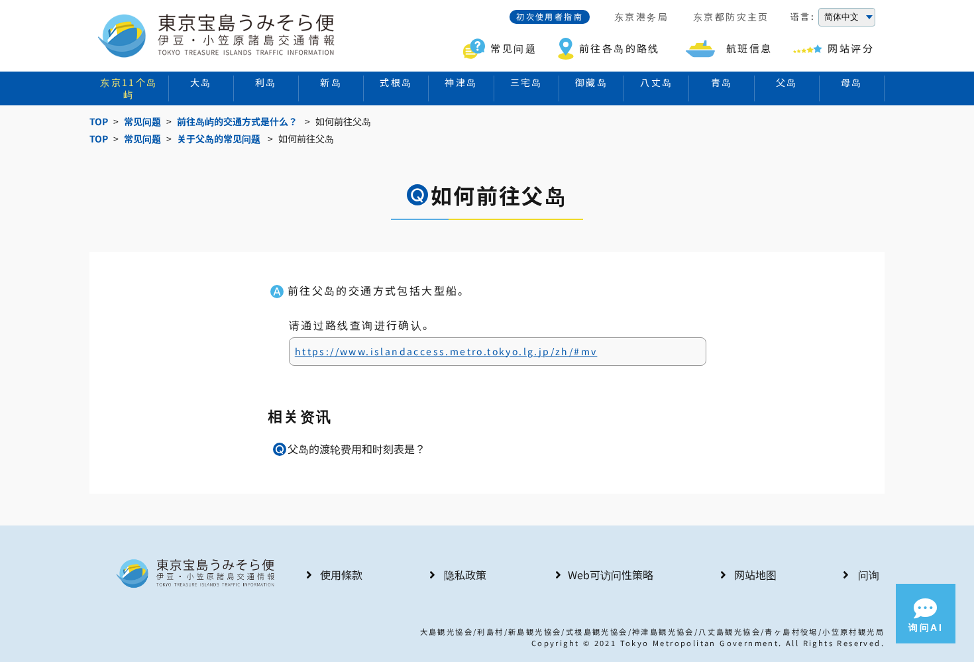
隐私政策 (465, 574)
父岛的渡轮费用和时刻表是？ (356, 449)
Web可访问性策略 (610, 574)
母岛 (852, 82)
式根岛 (396, 82)
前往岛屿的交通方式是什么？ (237, 122)
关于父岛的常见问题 (218, 139)
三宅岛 (526, 82)
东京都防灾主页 (731, 17)
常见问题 (142, 122)
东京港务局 (641, 17)
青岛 (722, 82)
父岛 (787, 82)
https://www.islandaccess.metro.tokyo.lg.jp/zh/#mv (446, 351)
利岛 (266, 82)
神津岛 (461, 82)
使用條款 (341, 574)
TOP (98, 122)
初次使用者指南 (549, 16)
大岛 (201, 82)
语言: (802, 16)
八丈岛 (656, 82)
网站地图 (755, 574)
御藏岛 (591, 82)
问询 (868, 574)
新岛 (331, 82)
